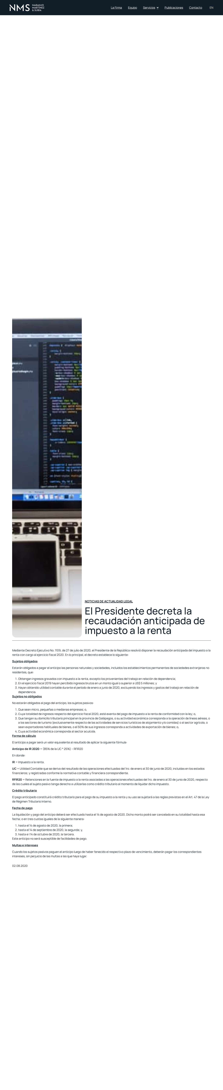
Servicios (149, 8)
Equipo (132, 8)
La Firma (116, 8)
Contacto (195, 8)
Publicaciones (174, 8)
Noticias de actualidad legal (109, 601)
